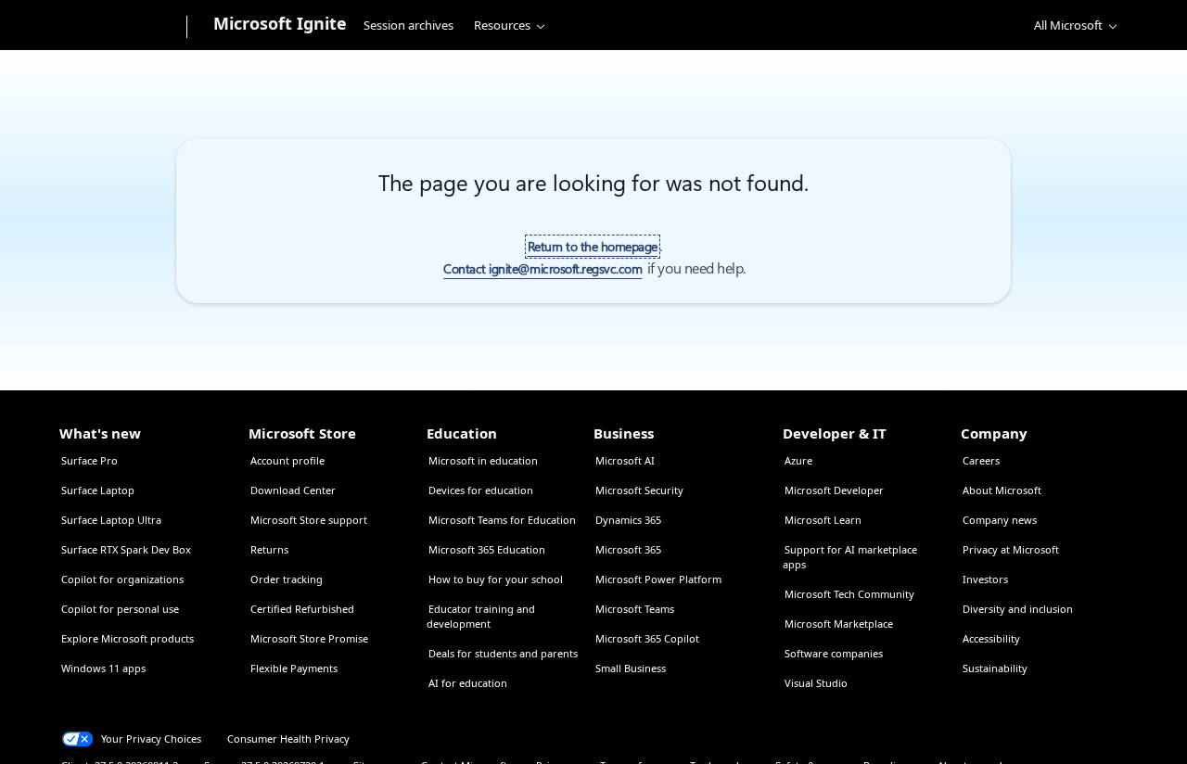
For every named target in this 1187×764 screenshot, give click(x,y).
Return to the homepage (592, 246)
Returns (269, 549)
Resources (502, 25)
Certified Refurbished (302, 609)
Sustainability (995, 668)
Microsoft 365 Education (486, 549)
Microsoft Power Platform (658, 579)
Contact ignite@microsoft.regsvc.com (542, 268)
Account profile (287, 460)
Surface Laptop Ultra (111, 520)
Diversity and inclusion (1018, 609)
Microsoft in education (483, 460)
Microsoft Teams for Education (502, 520)
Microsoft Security (639, 490)
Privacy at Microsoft (1011, 549)
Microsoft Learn (823, 520)
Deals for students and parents (503, 653)
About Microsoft (1002, 490)
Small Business (630, 668)
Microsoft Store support (308, 520)
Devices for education (480, 490)
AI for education (467, 683)
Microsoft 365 (628, 549)
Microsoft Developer (834, 490)
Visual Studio (816, 683)
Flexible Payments (294, 668)
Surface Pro (89, 460)
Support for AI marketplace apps (850, 556)
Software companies (834, 653)
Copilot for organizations (122, 579)
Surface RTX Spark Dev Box (126, 549)
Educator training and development (481, 616)
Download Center (293, 490)
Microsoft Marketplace (839, 623)
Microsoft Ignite (280, 23)
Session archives (408, 25)
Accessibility (991, 638)
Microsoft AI (625, 460)
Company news (1000, 520)
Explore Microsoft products (127, 638)
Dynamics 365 (628, 520)
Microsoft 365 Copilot (647, 638)
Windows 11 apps (103, 668)
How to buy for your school (495, 579)
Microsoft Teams (634, 609)
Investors (985, 579)
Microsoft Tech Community (849, 594)
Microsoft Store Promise (309, 638)
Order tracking (286, 579)
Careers (981, 460)
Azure (798, 460)
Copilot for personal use (120, 609)
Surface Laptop (97, 490)
